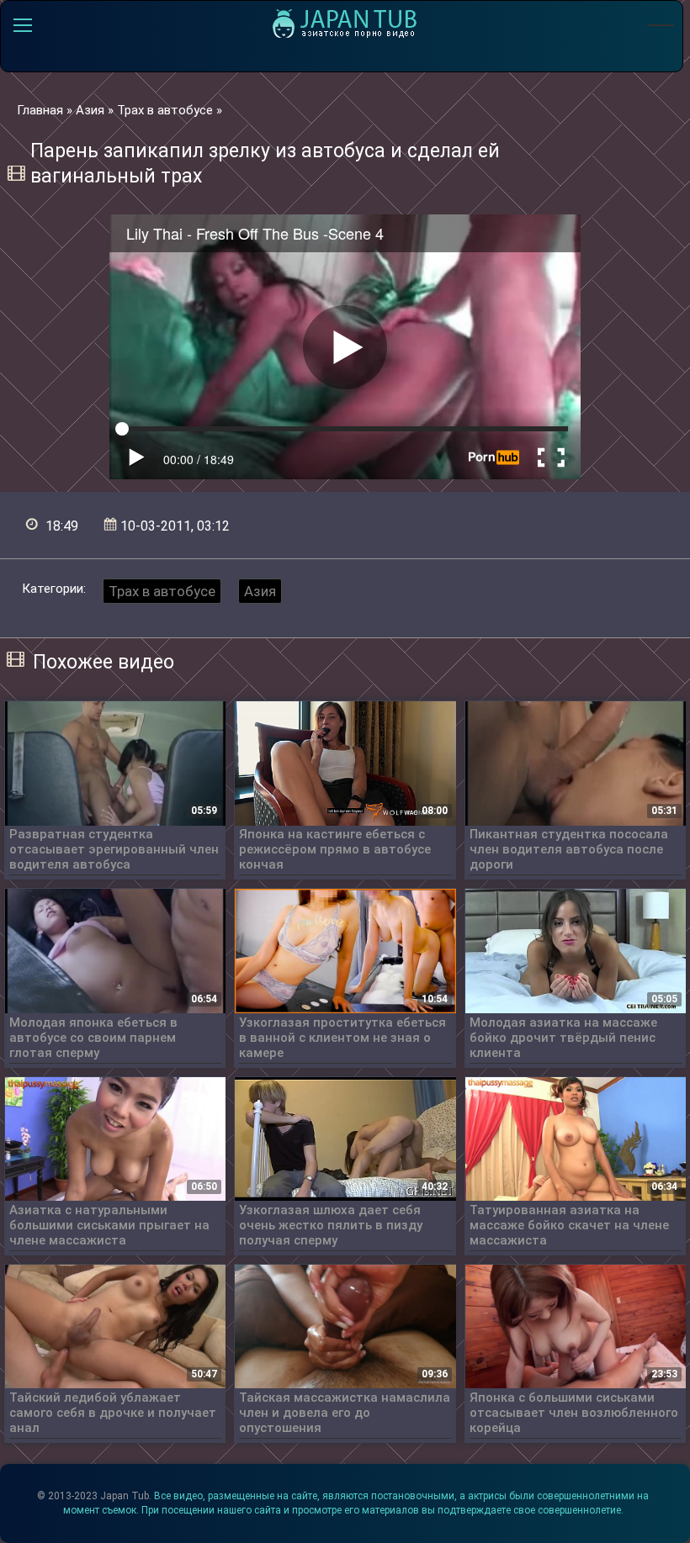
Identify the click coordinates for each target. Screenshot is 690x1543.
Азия (260, 591)
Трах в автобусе (162, 591)
